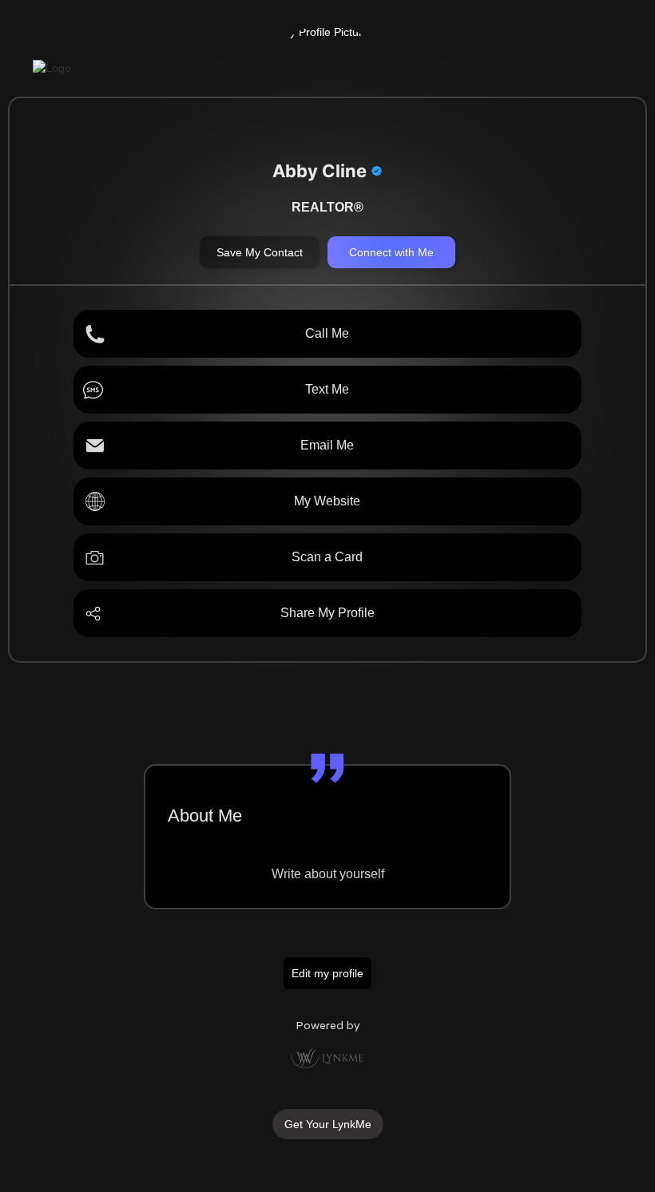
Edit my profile (327, 973)
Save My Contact (259, 252)
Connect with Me (391, 252)
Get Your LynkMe (327, 1124)
